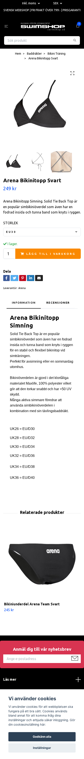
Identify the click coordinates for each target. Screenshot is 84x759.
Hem (18, 54)
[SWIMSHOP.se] (43, 27)
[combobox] (42, 233)
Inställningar (42, 748)
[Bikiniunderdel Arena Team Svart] (42, 565)
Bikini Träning (56, 54)
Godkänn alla (42, 736)
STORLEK (10, 224)
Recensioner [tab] (58, 303)
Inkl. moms (29, 3)
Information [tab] (24, 303)
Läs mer (9, 680)
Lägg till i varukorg (51, 254)
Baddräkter (34, 54)
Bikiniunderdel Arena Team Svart (32, 605)
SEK (56, 3)
